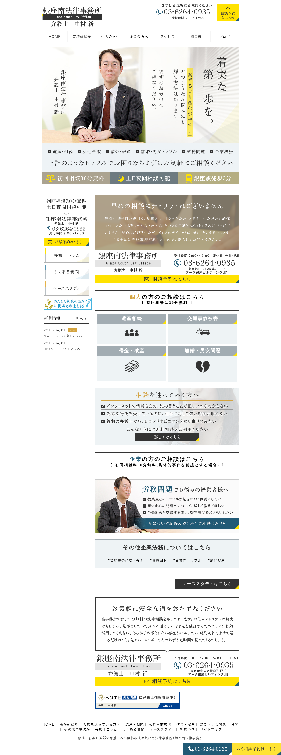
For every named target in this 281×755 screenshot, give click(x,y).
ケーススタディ (162, 729)
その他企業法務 (77, 729)
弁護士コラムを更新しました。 (64, 335)
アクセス (167, 36)
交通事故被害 (202, 318)
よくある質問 (133, 729)
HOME (55, 36)
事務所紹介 (82, 36)
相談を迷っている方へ (101, 724)
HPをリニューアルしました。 (63, 348)
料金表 (196, 36)
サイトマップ (211, 729)
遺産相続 (132, 318)
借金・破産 (132, 350)
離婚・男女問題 (203, 350)
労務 (235, 724)
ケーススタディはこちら (207, 583)
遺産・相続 (134, 724)
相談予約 (187, 729)
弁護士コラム (106, 729)
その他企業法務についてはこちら (167, 547)
